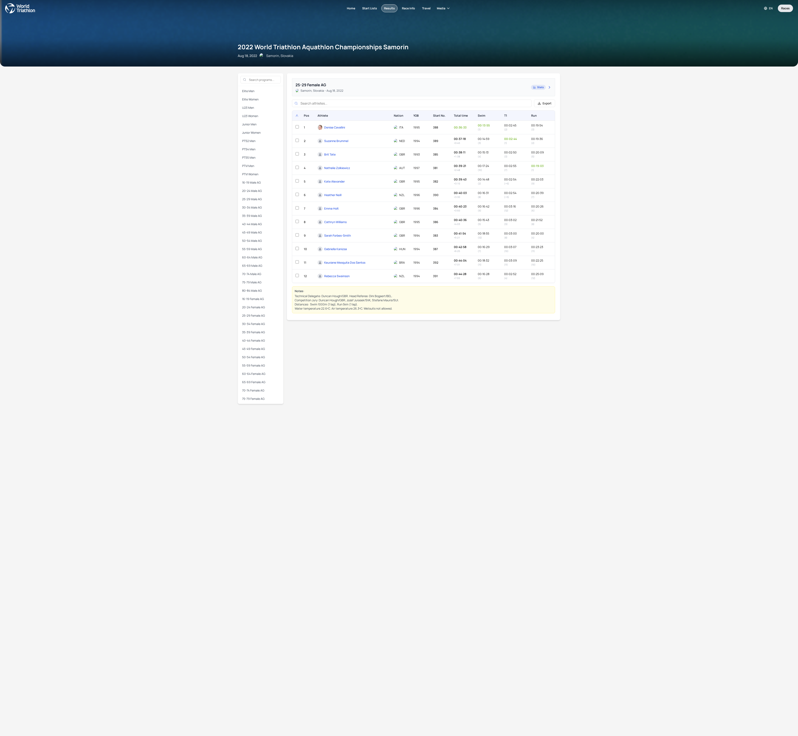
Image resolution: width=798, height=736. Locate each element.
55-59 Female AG (253, 365)
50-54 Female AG (253, 357)
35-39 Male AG (252, 216)
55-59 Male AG (252, 249)
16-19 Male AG (251, 182)
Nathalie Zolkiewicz (337, 168)
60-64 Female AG (253, 374)
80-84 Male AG (252, 291)
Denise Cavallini (334, 127)
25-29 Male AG (252, 199)
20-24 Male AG (252, 191)
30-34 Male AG (252, 207)
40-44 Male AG (252, 224)
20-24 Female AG (253, 307)
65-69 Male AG (252, 266)
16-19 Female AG (253, 299)
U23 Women (250, 116)
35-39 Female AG (253, 332)
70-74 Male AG (251, 274)
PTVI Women (250, 174)
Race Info (408, 8)
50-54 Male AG (252, 241)
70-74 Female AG (253, 390)
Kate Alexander (334, 181)
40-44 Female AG (253, 340)
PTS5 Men (248, 157)
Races (785, 8)
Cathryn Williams (335, 222)
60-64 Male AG (252, 257)
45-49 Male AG (252, 232)
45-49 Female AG (253, 349)
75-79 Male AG (251, 282)
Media (441, 8)
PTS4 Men (248, 149)
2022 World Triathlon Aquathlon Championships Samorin (323, 47)
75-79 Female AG (253, 399)
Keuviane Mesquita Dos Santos (344, 262)
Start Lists (369, 8)
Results (389, 8)
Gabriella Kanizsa (335, 249)
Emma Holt (331, 208)
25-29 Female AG (253, 315)
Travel (426, 8)
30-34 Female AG (253, 324)
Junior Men (249, 124)
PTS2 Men (248, 141)
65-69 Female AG (253, 382)
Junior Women (251, 133)
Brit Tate (330, 154)
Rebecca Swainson (337, 276)
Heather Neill (332, 195)
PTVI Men (248, 166)
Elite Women (250, 99)
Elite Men (248, 91)
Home (351, 8)
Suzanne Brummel (336, 141)
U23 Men (248, 108)
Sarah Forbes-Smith (337, 235)
